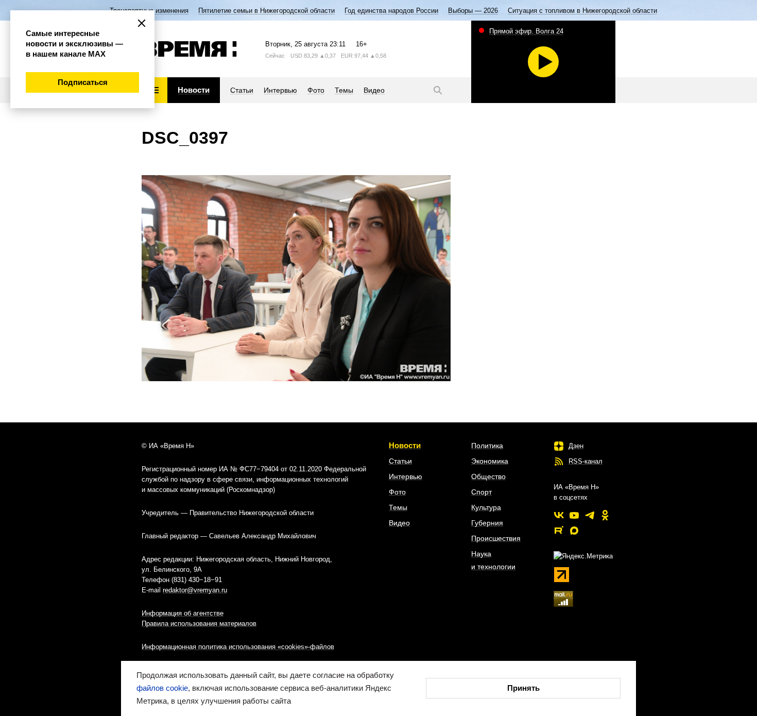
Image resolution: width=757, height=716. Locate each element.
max (574, 530)
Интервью (405, 476)
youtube (574, 515)
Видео (399, 523)
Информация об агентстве (182, 613)
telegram (589, 515)
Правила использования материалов (199, 623)
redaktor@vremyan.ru (195, 590)
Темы (398, 507)
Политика (487, 445)
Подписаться (83, 82)
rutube (559, 530)
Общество (488, 476)
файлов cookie (162, 688)
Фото (397, 492)
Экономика (489, 461)
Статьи (400, 461)
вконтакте (559, 515)
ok (605, 515)
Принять (523, 688)
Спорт (481, 492)
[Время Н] (189, 49)
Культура (486, 507)
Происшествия (496, 538)
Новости (405, 445)
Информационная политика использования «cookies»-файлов (238, 647)
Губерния (487, 523)
